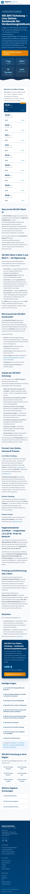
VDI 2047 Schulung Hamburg (8, 768)
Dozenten (4, 865)
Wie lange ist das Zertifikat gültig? (14, 700)
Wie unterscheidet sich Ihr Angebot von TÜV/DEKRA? (14, 732)
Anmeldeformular (6, 474)
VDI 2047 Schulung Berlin (22, 768)
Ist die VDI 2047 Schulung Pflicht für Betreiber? (14, 688)
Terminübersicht (20, 467)
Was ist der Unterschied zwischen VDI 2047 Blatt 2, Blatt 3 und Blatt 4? (14, 710)
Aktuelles (4, 867)
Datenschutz (4, 878)
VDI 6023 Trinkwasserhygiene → (11, 801)
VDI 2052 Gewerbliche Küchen (8, 854)
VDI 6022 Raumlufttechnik (7, 849)
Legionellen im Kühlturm (9, 747)
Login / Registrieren (6, 863)
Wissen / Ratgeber (6, 869)
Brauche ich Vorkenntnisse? (12, 738)
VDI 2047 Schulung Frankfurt (8, 780)
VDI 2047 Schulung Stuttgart (22, 780)
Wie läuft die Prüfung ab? (12, 722)
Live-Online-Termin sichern (14, 674)
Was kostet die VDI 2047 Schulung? (14, 727)
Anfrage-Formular (17, 521)
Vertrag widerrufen (6, 884)
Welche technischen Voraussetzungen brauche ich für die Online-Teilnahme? (14, 717)
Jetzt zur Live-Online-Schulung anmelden (12, 53)
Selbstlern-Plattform (6, 861)
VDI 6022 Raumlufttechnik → (10, 796)
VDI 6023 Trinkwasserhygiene (8, 852)
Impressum (4, 876)
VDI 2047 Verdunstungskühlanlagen (9, 847)
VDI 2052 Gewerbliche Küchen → (11, 807)
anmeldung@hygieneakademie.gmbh (10, 833)
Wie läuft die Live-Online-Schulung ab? (16, 705)
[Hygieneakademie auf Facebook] (3, 840)
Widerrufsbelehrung (6, 882)
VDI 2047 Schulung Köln (22, 774)
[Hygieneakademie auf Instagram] (6, 840)
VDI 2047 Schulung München (8, 774)
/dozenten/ (20, 636)
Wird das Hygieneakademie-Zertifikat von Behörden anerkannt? (14, 695)
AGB (3, 880)
